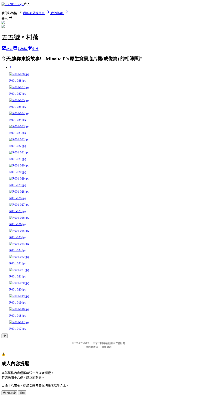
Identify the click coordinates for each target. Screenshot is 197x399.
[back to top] (5, 336)
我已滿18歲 (9, 393)
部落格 (23, 49)
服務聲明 (107, 347)
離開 (22, 393)
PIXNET (84, 343)
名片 (35, 49)
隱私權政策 (91, 347)
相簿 (9, 49)
